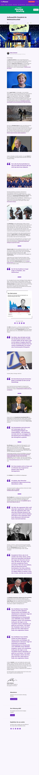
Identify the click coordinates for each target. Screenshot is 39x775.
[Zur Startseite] (4, 1)
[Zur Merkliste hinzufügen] (31, 23)
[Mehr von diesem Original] (19, 10)
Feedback (12, 715)
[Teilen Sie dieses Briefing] (28, 23)
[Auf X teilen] (17, 323)
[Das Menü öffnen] (37, 1)
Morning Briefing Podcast (15, 459)
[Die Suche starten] (36, 1)
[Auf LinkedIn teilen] (19, 323)
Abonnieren (36, 9)
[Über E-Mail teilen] (24, 323)
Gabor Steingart (10, 683)
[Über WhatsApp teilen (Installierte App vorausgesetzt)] (22, 323)
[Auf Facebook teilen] (15, 323)
